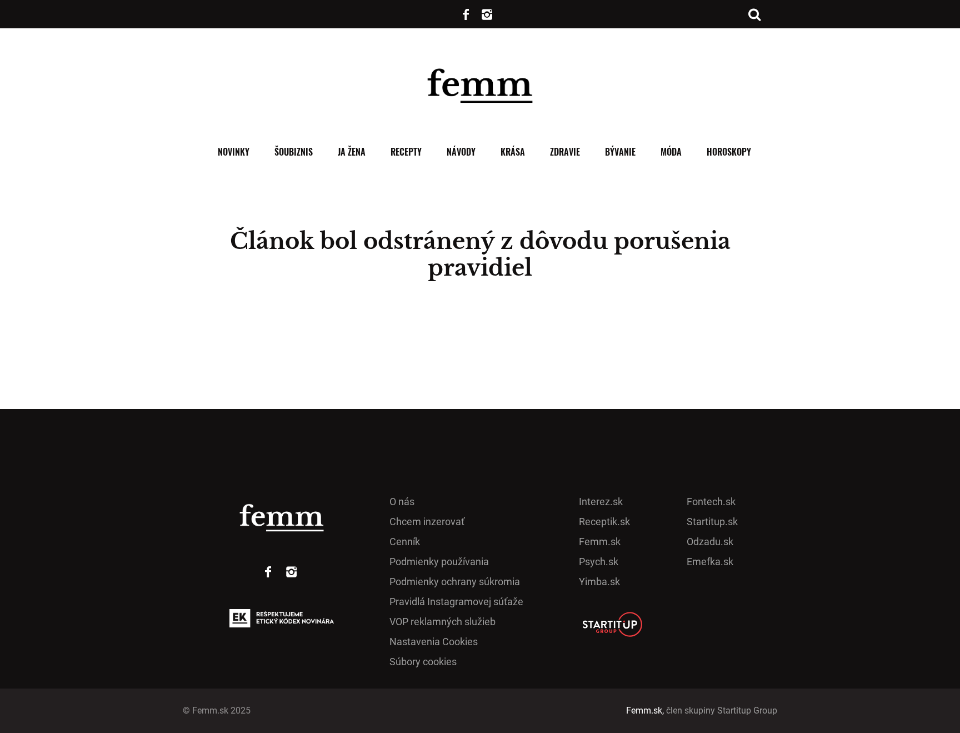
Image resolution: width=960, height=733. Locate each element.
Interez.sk (601, 501)
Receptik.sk (604, 521)
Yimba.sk (599, 581)
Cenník (404, 541)
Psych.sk (598, 561)
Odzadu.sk (710, 541)
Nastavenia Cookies (433, 641)
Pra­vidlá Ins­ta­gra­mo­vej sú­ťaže (456, 601)
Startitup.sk (712, 521)
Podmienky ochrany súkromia (454, 581)
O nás (401, 501)
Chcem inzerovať (426, 521)
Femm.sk (600, 541)
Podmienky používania (439, 561)
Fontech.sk (711, 501)
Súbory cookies (423, 661)
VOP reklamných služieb (442, 621)
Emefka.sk (710, 561)
